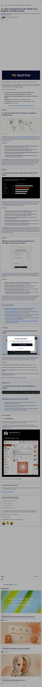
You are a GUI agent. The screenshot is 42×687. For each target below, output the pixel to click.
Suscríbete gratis (22, 344)
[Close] (32, 337)
